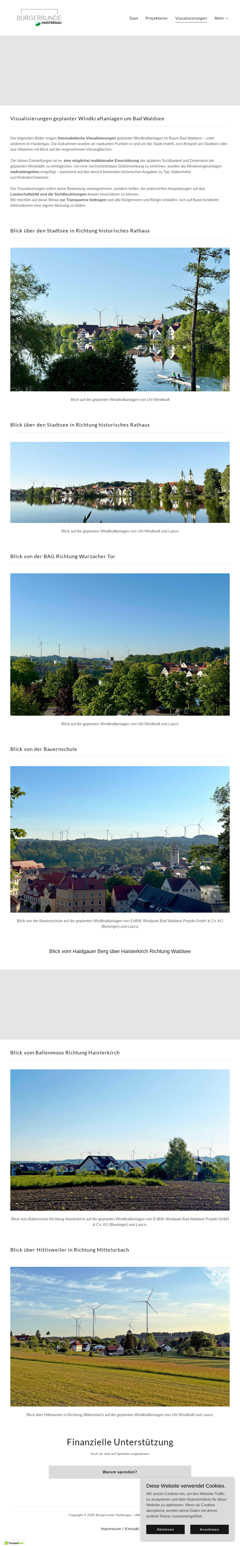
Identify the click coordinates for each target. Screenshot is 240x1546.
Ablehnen (165, 1529)
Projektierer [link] (157, 18)
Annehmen (209, 1529)
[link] (39, 17)
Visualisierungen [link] (191, 18)
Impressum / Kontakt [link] (120, 1529)
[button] (222, 18)
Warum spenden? (120, 1472)
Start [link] (133, 18)
